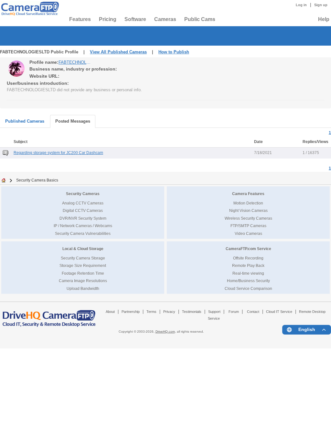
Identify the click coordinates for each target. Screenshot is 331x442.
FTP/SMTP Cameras (248, 226)
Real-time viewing (248, 273)
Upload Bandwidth (83, 288)
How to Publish (173, 52)
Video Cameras (248, 233)
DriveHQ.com (165, 331)
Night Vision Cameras (248, 210)
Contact (253, 312)
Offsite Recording (248, 258)
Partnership (131, 312)
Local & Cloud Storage (82, 249)
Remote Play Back (248, 265)
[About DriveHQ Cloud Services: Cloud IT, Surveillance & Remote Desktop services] (49, 315)
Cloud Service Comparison (248, 288)
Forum (234, 312)
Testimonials (191, 312)
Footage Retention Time (83, 273)
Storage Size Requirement (82, 265)
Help (323, 19)
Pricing (107, 19)
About (110, 312)
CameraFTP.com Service (248, 249)
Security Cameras (83, 194)
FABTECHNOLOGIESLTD (75, 62)
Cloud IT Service (279, 312)
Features (80, 19)
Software (135, 19)
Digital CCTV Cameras (83, 210)
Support (214, 312)
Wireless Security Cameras (248, 218)
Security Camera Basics (37, 180)
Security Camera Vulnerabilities (83, 233)
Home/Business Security (248, 281)
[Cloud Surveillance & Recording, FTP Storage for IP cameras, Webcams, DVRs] (29, 8)
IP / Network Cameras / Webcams (83, 226)
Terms (151, 312)
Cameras (165, 19)
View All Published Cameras (118, 52)
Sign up (320, 5)
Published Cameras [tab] (24, 121)
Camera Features (248, 194)
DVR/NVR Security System (82, 218)
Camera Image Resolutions (83, 281)
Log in (301, 5)
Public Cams (199, 19)
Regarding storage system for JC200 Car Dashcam (58, 152)
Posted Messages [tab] (72, 121)
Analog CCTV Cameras (82, 203)
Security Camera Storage (83, 258)
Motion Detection (248, 203)
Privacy (169, 312)
